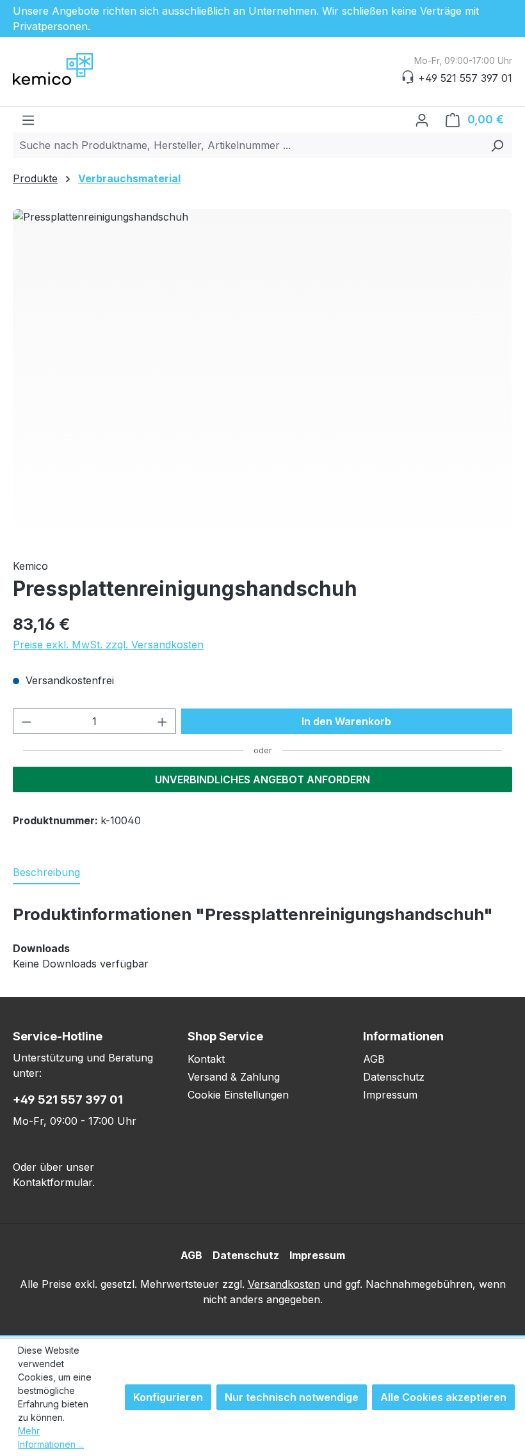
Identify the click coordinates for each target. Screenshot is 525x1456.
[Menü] (28, 119)
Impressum (390, 1094)
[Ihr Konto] (422, 119)
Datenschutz (393, 1076)
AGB (374, 1059)
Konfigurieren (168, 1397)
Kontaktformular (52, 1182)
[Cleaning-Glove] (262, 378)
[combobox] (248, 145)
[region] (262, 378)
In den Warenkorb (346, 721)
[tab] (46, 872)
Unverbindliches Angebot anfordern (262, 779)
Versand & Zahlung (234, 1076)
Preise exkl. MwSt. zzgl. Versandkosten (108, 644)
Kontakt (206, 1059)
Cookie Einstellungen (238, 1094)
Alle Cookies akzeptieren (443, 1397)
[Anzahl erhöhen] (162, 721)
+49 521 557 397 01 (68, 1099)
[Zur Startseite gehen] (77, 69)
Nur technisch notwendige (292, 1397)
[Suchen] (497, 145)
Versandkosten (284, 1284)
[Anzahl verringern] (26, 721)
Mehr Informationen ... (51, 1437)
